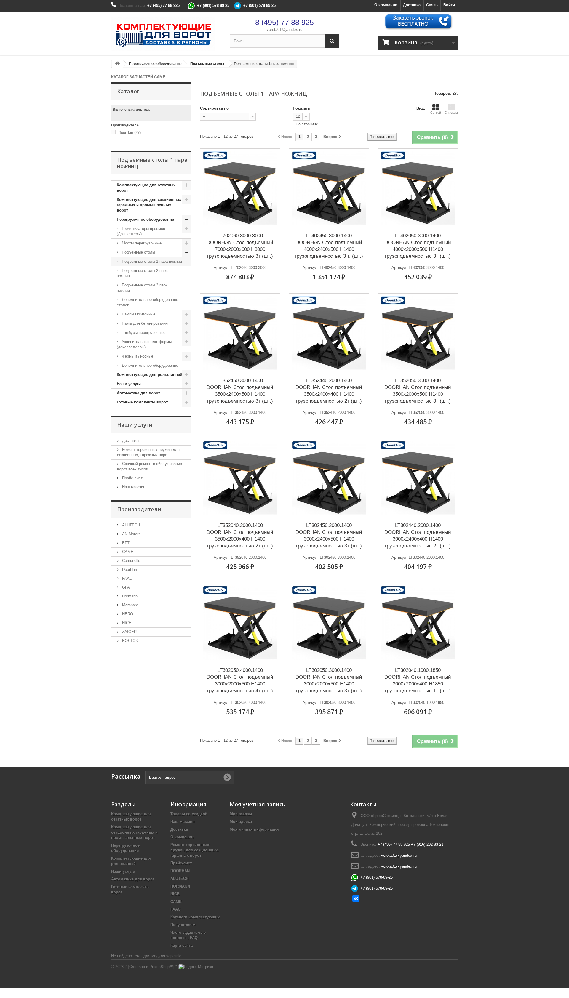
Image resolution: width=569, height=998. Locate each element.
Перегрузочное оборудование (145, 219)
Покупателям (183, 924)
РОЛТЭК (129, 640)
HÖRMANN (180, 886)
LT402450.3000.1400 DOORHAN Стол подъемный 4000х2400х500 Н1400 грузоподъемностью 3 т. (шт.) (329, 246)
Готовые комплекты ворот (142, 402)
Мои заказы (241, 814)
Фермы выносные (137, 356)
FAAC (126, 578)
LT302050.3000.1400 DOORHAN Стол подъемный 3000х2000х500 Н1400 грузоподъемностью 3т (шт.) (328, 680)
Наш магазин (133, 487)
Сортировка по (214, 108)
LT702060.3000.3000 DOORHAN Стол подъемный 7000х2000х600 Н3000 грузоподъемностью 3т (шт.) (240, 246)
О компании (385, 5)
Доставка (412, 5)
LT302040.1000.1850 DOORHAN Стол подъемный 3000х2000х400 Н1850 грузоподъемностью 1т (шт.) (417, 680)
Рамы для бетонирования (144, 323)
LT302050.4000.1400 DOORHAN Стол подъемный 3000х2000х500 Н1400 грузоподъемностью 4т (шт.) (240, 680)
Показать (301, 108)
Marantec (129, 605)
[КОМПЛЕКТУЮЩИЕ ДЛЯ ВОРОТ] (166, 34)
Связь (432, 5)
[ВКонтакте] (355, 898)
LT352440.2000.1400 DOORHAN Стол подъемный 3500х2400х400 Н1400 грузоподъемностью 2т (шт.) (328, 391)
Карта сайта (181, 945)
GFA (125, 587)
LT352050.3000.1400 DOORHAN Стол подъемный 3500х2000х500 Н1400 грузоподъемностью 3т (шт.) (417, 391)
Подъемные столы (138, 252)
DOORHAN (180, 871)
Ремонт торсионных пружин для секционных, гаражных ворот (194, 850)
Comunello (130, 560)
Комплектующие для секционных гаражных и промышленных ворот (149, 204)
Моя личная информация (254, 829)
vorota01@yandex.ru (284, 29)
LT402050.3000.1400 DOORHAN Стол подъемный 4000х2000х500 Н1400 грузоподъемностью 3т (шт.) (417, 246)
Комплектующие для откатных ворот (146, 188)
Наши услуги (129, 384)
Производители (139, 509)
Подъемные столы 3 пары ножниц (142, 288)
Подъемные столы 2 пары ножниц (142, 273)
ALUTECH (130, 525)
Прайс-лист (132, 478)
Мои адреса (241, 821)
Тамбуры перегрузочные (143, 332)
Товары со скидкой (188, 814)
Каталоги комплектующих (195, 917)
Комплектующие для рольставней (149, 374)
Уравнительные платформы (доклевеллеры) (144, 344)
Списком (451, 112)
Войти (449, 5)
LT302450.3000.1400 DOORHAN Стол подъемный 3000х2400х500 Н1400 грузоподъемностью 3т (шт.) (328, 536)
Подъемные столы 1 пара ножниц (151, 261)
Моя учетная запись (257, 804)
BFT (125, 543)
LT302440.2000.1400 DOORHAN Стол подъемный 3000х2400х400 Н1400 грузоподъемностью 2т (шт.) (417, 536)
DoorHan (129, 132)
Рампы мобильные (138, 314)
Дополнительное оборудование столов (147, 302)
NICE (126, 623)
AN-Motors (130, 534)
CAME (127, 552)
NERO (127, 614)
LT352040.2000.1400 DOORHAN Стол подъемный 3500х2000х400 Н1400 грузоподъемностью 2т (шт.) (240, 536)
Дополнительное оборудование (149, 365)
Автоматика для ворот (138, 393)
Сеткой (435, 112)
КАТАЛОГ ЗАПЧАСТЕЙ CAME (138, 77)
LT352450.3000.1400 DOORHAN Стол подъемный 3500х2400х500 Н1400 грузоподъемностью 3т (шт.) (240, 391)
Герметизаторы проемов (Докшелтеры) (141, 231)
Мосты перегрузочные (141, 243)
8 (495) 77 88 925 (284, 22)
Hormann (129, 596)
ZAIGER (129, 631)
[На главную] (117, 64)
